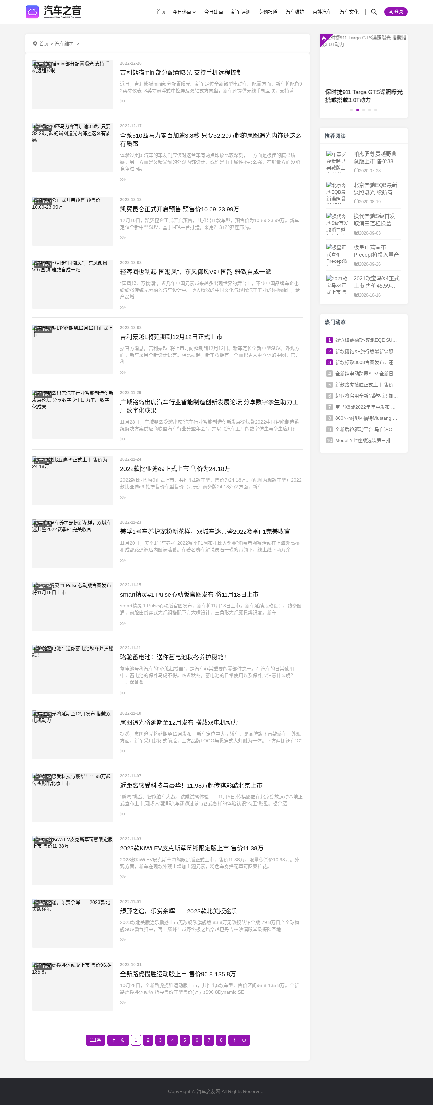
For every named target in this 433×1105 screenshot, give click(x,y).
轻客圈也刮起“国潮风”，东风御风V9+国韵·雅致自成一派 (195, 272)
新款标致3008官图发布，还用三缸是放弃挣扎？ (366, 362)
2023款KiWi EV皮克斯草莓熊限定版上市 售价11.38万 (192, 848)
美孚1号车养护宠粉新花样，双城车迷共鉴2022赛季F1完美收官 (205, 531)
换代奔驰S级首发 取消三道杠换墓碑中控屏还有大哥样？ (375, 220)
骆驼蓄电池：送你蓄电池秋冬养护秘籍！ (175, 657)
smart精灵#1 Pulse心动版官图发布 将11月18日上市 (189, 594)
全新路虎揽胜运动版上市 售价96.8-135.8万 (178, 974)
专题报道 (267, 12)
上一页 (118, 1040)
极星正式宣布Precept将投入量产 (376, 251)
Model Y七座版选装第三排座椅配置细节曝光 (366, 440)
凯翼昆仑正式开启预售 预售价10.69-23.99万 (180, 209)
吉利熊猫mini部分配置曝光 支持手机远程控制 (181, 72)
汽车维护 (295, 12)
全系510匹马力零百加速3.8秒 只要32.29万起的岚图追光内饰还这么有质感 (211, 139)
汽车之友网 (208, 1091)
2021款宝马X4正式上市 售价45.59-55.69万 (377, 282)
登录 (398, 12)
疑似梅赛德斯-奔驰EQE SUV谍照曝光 (366, 340)
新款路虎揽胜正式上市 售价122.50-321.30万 (366, 384)
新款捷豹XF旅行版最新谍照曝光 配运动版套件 (366, 351)
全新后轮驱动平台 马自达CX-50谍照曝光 (366, 429)
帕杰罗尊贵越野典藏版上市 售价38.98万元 (377, 158)
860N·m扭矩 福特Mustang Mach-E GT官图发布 (366, 418)
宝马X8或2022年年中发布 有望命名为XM (366, 407)
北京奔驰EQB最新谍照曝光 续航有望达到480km (376, 189)
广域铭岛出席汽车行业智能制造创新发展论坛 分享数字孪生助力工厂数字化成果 (209, 406)
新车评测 (240, 12)
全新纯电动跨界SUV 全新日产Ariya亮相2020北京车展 (366, 373)
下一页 (239, 1040)
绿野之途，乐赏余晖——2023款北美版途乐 (178, 911)
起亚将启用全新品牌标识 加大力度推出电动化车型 (366, 396)
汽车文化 (349, 12)
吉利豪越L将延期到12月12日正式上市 (171, 337)
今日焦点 (213, 12)
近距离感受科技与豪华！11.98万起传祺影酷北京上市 (191, 785)
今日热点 (182, 12)
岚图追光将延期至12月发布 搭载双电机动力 (179, 722)
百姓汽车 (322, 12)
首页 (161, 12)
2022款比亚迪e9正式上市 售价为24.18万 (175, 468)
